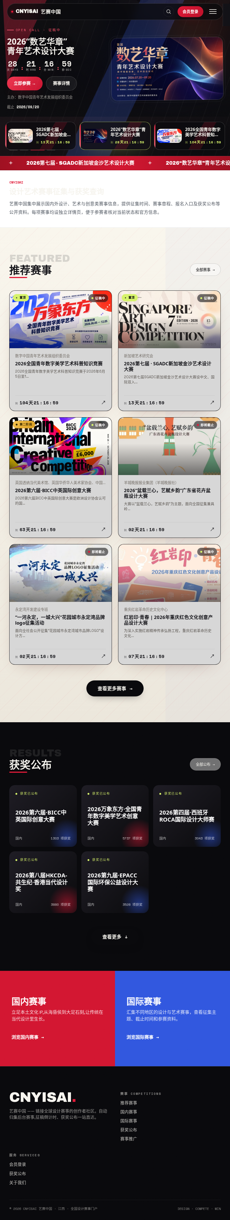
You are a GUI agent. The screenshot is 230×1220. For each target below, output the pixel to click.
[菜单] (213, 11)
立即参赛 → (25, 83)
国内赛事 (128, 1111)
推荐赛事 (128, 1103)
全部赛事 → (205, 269)
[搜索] (168, 11)
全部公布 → (205, 764)
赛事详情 (61, 83)
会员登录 (190, 11)
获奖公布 (128, 1129)
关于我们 (17, 1182)
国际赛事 (128, 1120)
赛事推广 (128, 1138)
